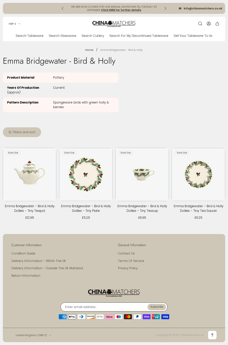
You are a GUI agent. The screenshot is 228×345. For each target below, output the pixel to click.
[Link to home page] (114, 293)
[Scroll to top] (212, 335)
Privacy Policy (128, 268)
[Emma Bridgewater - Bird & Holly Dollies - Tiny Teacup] (142, 174)
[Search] (200, 24)
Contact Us (126, 253)
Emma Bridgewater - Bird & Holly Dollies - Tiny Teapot (30, 208)
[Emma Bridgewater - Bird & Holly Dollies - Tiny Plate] (86, 174)
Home (89, 50)
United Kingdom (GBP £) (31, 335)
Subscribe (156, 307)
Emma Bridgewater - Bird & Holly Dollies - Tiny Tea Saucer (198, 208)
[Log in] (209, 24)
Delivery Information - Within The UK (38, 261)
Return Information (25, 276)
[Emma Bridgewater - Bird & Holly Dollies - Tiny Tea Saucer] (198, 174)
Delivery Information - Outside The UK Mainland (47, 268)
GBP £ (12, 23)
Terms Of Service (131, 261)
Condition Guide (23, 253)
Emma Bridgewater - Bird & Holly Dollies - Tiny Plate (86, 208)
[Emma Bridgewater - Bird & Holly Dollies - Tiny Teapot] (29, 174)
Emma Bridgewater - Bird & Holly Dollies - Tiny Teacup (142, 208)
